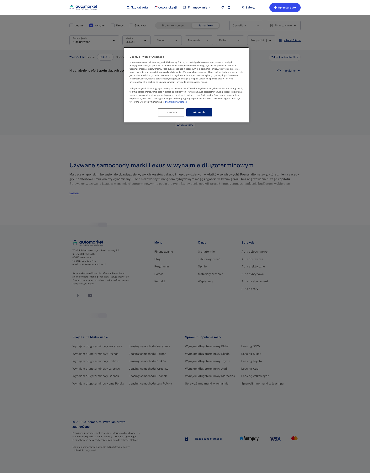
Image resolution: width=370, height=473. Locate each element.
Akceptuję (199, 112)
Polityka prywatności (176, 101)
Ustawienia (171, 112)
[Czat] (228, 7)
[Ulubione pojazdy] (222, 7)
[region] (186, 84)
